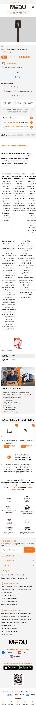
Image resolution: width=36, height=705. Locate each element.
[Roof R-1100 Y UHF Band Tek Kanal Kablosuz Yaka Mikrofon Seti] (9, 431)
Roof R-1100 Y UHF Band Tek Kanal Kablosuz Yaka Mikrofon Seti (9, 442)
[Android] (25, 667)
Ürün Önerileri (27, 135)
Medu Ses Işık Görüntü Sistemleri (12, 575)
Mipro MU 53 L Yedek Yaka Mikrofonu (26, 441)
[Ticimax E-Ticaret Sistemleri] (18, 699)
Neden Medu (33, 135)
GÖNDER (29, 550)
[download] (18, 680)
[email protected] (7, 634)
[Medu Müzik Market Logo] (18, 642)
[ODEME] (21, 695)
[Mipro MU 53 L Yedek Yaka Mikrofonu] (26, 431)
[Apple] (10, 667)
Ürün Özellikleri (3, 135)
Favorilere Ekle (16, 425)
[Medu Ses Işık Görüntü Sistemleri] (18, 7)
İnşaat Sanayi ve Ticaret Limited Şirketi (14, 578)
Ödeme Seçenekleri (20, 135)
